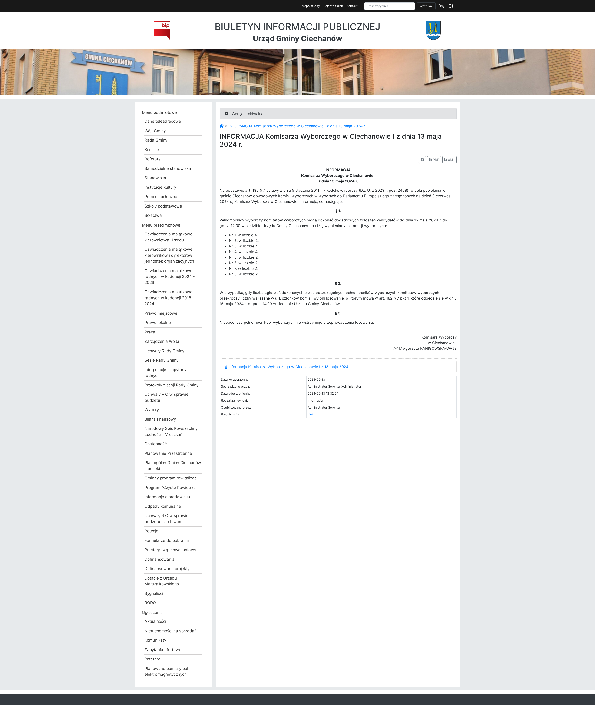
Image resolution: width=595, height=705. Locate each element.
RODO (150, 602)
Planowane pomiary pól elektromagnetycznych (166, 671)
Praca (150, 332)
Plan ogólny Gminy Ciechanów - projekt (173, 465)
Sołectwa (153, 215)
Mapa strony (311, 6)
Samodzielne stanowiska (168, 168)
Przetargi (153, 659)
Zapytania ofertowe (163, 649)
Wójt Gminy (155, 130)
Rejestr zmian (333, 6)
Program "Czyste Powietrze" (171, 487)
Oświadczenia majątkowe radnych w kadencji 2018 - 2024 (169, 298)
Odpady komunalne (163, 506)
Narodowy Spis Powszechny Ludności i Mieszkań (171, 431)
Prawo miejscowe (161, 313)
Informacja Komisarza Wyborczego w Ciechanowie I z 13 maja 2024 (287, 366)
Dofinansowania (160, 559)
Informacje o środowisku (167, 496)
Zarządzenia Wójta (162, 341)
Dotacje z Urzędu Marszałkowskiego (162, 581)
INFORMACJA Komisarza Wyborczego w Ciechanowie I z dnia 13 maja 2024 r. (297, 126)
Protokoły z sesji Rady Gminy (171, 385)
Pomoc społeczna (161, 196)
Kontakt (352, 6)
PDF (435, 160)
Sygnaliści (154, 593)
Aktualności (155, 621)
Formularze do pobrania (167, 540)
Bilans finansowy (160, 419)
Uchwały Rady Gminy (164, 351)
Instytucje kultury (160, 187)
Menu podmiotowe (159, 112)
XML (451, 160)
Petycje (151, 531)
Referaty (152, 159)
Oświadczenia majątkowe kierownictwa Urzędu (168, 237)
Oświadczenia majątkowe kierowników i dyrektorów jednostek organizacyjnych (169, 255)
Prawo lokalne (158, 322)
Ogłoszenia (152, 612)
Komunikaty (155, 640)
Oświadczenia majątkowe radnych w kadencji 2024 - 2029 (170, 276)
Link (311, 414)
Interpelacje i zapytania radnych (166, 372)
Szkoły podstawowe (163, 206)
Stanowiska (155, 177)
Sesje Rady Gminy (161, 360)
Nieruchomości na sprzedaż (170, 631)
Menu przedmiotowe (161, 225)
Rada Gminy (156, 140)
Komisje (152, 149)
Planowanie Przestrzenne (168, 453)
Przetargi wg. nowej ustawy (170, 549)
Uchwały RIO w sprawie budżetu (166, 397)
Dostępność (156, 443)
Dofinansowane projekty (167, 568)
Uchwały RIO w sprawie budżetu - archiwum (166, 518)
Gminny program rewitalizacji (171, 478)
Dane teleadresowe (163, 121)
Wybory (152, 409)
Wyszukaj (426, 6)
